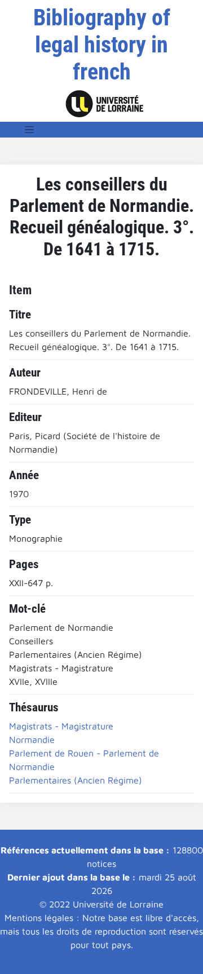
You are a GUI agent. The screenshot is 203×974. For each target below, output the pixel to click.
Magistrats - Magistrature (61, 726)
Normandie (32, 739)
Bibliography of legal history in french (101, 45)
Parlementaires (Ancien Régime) (75, 780)
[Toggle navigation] (29, 130)
